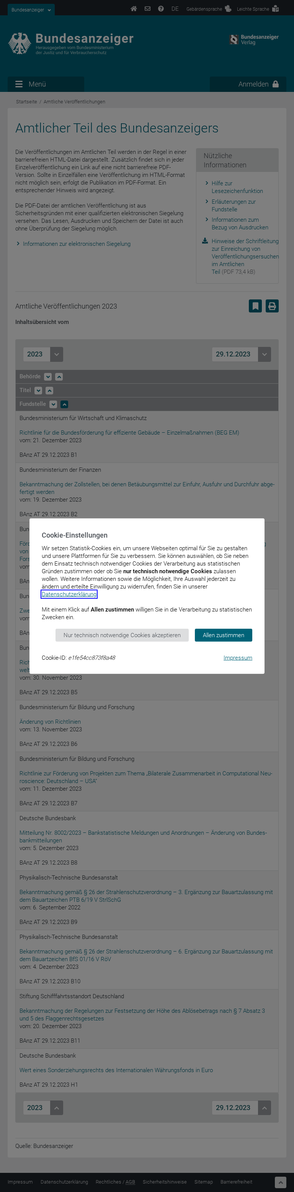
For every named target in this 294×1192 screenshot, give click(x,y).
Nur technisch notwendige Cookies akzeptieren (122, 634)
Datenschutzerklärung (69, 593)
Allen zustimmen (223, 634)
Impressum (238, 657)
